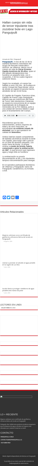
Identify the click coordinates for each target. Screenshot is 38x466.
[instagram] (21, 458)
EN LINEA (8, 308)
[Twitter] (19, 458)
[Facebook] (17, 458)
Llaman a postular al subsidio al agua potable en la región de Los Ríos (18, 264)
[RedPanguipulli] (19, 11)
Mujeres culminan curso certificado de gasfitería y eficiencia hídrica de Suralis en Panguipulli (17, 237)
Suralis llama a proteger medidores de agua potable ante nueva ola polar (18, 289)
